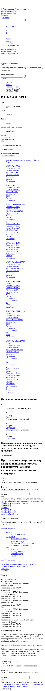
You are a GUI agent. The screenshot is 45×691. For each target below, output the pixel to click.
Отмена (4, 79)
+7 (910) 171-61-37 (8, 11)
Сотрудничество (12, 45)
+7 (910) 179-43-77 (8, 13)
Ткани (13, 556)
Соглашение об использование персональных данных (23, 544)
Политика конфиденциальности (14, 564)
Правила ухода (17, 554)
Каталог (5, 18)
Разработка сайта (8, 528)
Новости (14, 549)
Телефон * (5, 487)
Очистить (5, 569)
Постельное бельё (18, 534)
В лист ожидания (8, 156)
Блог (8, 547)
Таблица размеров (14, 127)
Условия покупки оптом (11, 145)
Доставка (10, 41)
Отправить (6, 505)
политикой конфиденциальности (14, 501)
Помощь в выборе (18, 552)
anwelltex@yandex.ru (9, 54)
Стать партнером (17, 541)
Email (3, 496)
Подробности (6, 455)
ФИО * (4, 480)
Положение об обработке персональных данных (21, 565)
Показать (4, 575)
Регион (4, 494)
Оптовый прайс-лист (9, 149)
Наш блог (10, 26)
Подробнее (10, 417)
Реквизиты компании (19, 539)
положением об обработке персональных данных (22, 502)
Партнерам (10, 537)
